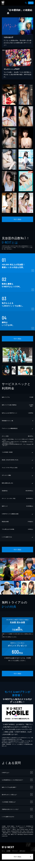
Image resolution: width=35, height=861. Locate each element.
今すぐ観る (17, 219)
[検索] (25, 2)
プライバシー (15, 850)
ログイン (31, 2)
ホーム (3, 850)
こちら (29, 444)
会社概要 (8, 850)
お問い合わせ (22, 850)
